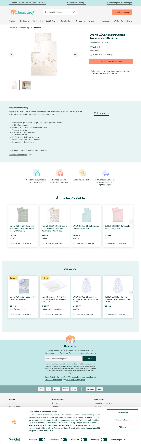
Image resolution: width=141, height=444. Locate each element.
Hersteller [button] (101, 113)
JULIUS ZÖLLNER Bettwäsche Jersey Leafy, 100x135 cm (117, 227)
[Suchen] (74, 12)
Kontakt (54, 406)
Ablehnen (122, 427)
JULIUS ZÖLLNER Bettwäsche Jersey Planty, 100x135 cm (86, 227)
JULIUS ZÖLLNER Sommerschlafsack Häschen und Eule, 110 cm (117, 299)
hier (116, 73)
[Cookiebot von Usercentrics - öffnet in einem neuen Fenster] (14, 439)
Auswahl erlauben (123, 420)
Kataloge (12, 403)
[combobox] (57, 12)
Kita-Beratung (14, 406)
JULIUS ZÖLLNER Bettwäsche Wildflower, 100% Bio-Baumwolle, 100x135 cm (22, 228)
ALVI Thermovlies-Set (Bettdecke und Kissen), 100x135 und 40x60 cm (54, 299)
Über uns (55, 403)
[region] (44, 60)
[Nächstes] (131, 3)
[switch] (64, 439)
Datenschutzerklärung (80, 366)
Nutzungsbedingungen (75, 380)
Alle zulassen (123, 413)
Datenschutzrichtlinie (53, 380)
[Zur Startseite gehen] (22, 12)
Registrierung (99, 406)
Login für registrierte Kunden (111, 61)
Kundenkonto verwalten (104, 403)
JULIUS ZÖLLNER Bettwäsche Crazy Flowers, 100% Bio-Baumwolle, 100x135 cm (54, 228)
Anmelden (89, 359)
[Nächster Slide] (131, 221)
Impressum (48, 431)
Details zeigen (116, 440)
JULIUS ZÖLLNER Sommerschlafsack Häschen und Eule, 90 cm (86, 299)
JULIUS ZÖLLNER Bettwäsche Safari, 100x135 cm (22, 298)
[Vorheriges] (10, 3)
